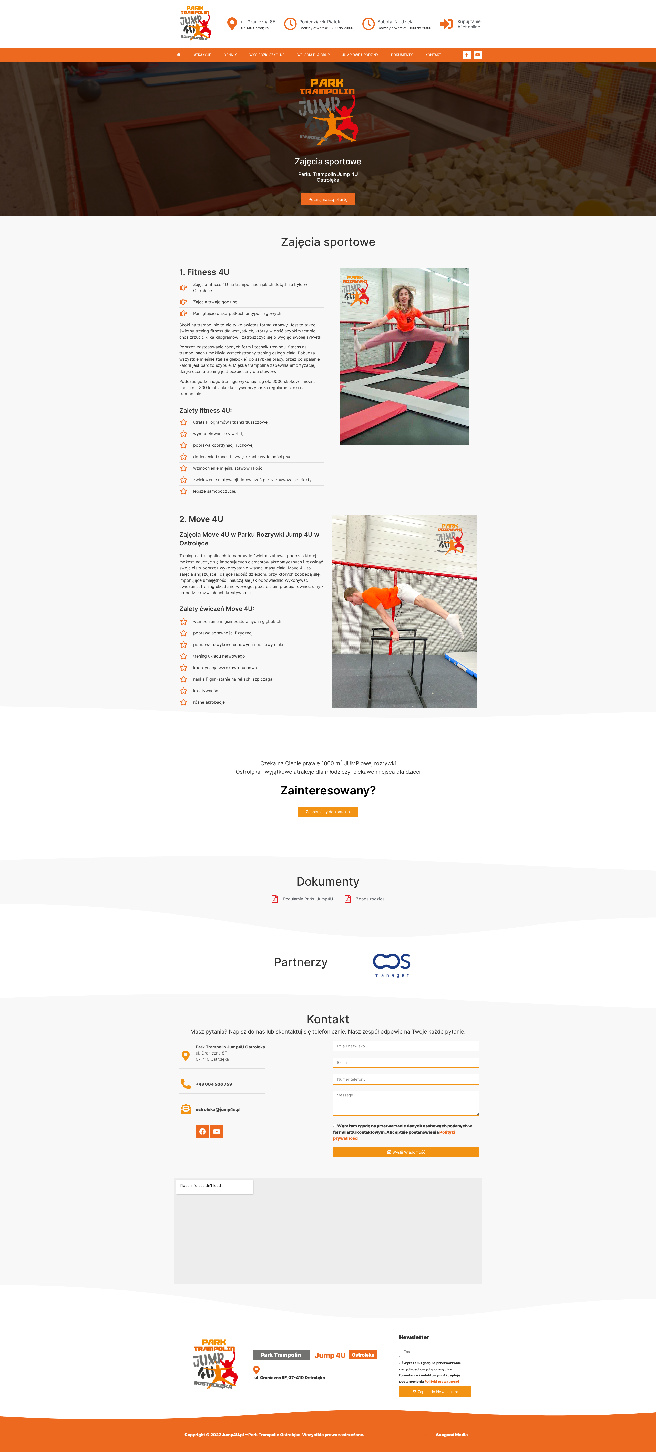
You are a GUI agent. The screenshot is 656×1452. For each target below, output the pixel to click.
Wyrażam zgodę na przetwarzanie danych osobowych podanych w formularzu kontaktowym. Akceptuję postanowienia (402, 1132)
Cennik (230, 55)
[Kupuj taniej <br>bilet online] (446, 23)
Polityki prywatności (442, 1381)
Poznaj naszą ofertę (328, 199)
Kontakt (433, 55)
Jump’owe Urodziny (360, 55)
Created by (424, 1434)
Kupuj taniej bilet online (470, 24)
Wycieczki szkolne (267, 55)
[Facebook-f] (467, 55)
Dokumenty (402, 55)
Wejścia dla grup (313, 55)
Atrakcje (202, 55)
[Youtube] (478, 55)
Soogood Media (452, 1434)
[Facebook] (202, 1131)
